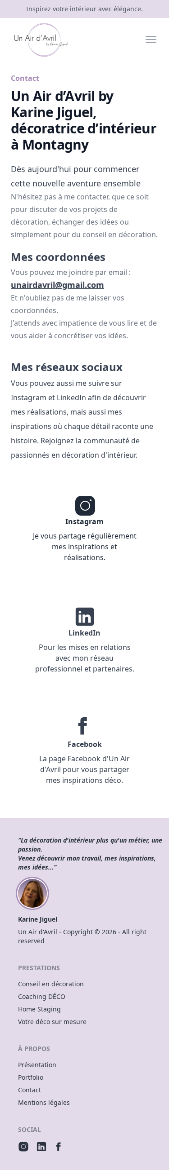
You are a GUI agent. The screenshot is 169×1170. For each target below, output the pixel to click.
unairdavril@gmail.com (57, 284)
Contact (29, 1090)
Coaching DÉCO (41, 996)
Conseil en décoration (51, 984)
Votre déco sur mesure (52, 1021)
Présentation (37, 1064)
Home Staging (39, 1009)
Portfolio (30, 1077)
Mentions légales (44, 1102)
